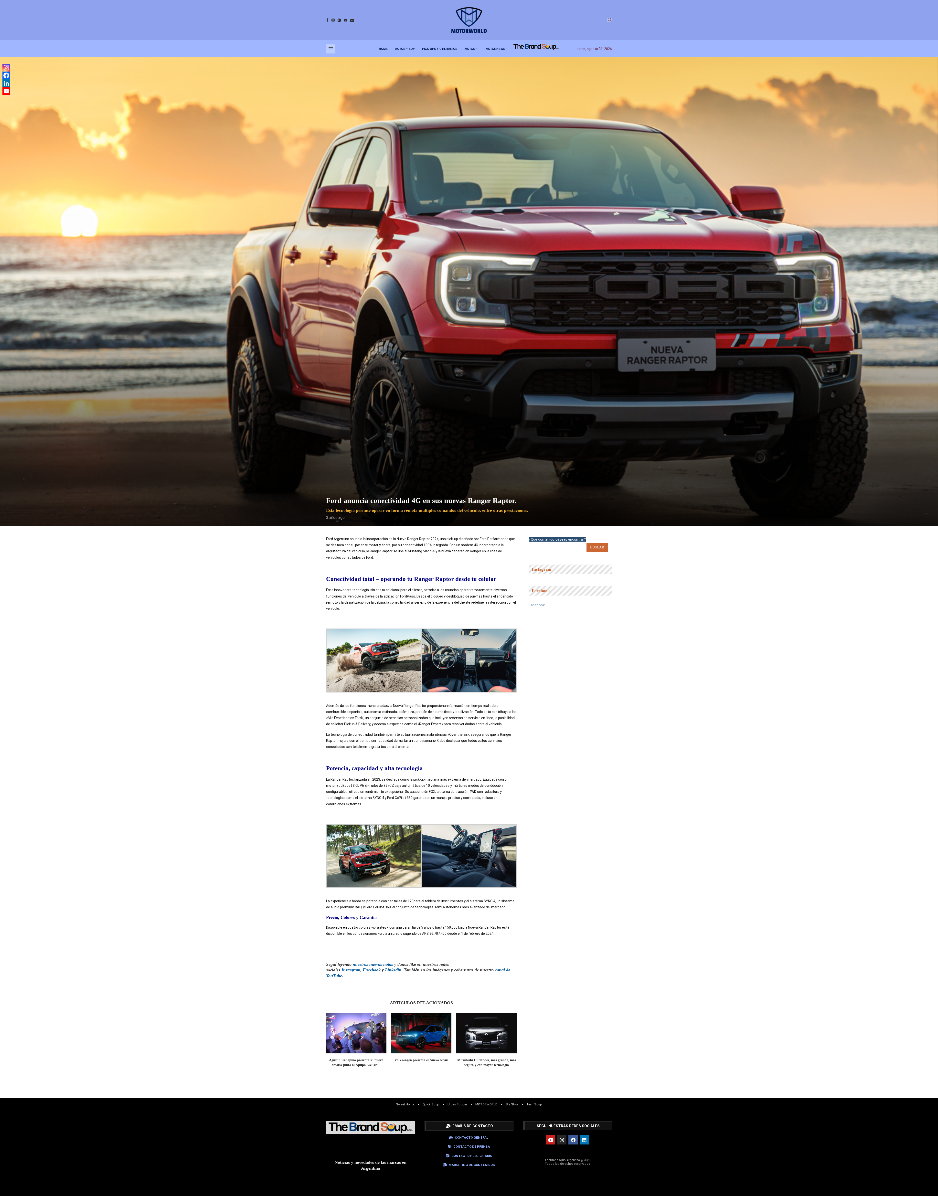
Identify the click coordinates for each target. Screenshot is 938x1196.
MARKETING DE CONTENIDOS (472, 1165)
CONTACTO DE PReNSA (471, 1146)
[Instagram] (333, 20)
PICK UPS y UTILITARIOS (439, 49)
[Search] (609, 20)
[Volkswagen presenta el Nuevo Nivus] (421, 1033)
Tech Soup (534, 1104)
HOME (383, 49)
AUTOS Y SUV (405, 49)
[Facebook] (327, 20)
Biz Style (512, 1104)
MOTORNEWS (495, 49)
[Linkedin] (339, 20)
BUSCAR (597, 547)
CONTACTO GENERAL (472, 1137)
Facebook (537, 605)
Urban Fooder (457, 1104)
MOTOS (470, 49)
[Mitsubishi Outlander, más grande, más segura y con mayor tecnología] (486, 1033)
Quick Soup (431, 1104)
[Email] (352, 20)
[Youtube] (345, 20)
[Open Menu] (330, 48)
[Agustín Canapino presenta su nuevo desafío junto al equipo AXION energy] (356, 1033)
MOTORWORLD (486, 1104)
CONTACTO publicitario (471, 1156)
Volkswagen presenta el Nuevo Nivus (421, 1060)
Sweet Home (405, 1104)
